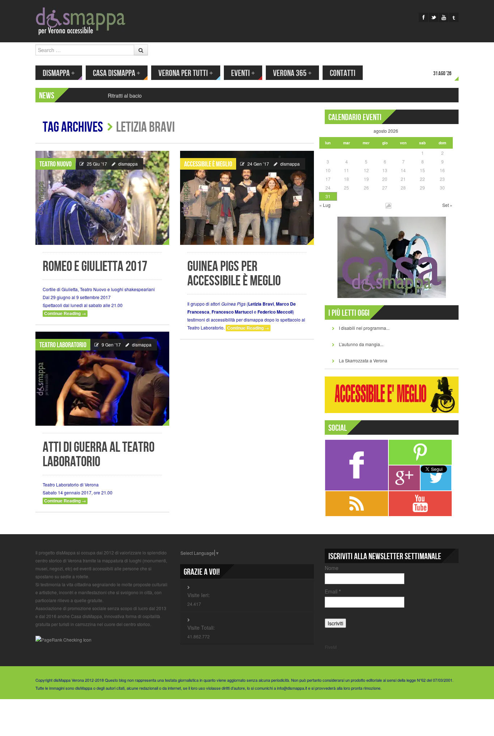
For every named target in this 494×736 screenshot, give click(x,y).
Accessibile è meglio (208, 164)
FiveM (331, 647)
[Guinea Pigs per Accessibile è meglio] (247, 198)
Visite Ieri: (198, 595)
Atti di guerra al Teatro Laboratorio (98, 455)
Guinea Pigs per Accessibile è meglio (234, 274)
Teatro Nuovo (55, 164)
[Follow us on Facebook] (423, 17)
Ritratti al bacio (125, 95)
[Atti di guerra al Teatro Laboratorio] (102, 379)
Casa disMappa (116, 73)
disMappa (59, 73)
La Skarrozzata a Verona (363, 360)
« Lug (325, 205)
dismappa (128, 164)
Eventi (243, 73)
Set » (447, 205)
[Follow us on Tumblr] (454, 17)
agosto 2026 (386, 131)
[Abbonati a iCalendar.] (388, 205)
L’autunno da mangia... (361, 344)
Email (333, 591)
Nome (331, 567)
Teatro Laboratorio (62, 345)
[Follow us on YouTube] (443, 17)
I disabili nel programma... (364, 328)
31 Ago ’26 (442, 73)
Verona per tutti (185, 73)
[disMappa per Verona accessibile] (80, 20)
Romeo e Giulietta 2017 (95, 266)
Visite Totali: (201, 627)
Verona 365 (292, 73)
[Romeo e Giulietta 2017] (102, 198)
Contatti (342, 73)
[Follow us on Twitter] (433, 17)
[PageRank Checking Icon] (63, 639)
